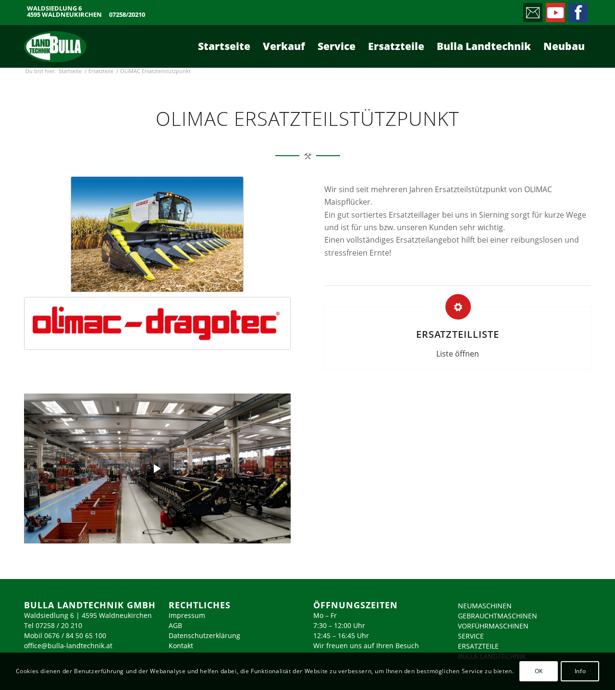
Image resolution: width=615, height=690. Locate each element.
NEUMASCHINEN (485, 605)
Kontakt (181, 645)
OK (539, 671)
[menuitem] (224, 46)
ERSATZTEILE (478, 646)
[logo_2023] (55, 46)
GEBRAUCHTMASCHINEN (497, 615)
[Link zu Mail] (532, 10)
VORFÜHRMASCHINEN (493, 625)
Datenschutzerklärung (204, 635)
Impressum (187, 615)
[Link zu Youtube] (555, 10)
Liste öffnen (457, 353)
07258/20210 (127, 15)
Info (580, 671)
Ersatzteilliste (457, 334)
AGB (175, 625)
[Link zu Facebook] (577, 10)
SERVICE (471, 636)
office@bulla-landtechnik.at (68, 645)
